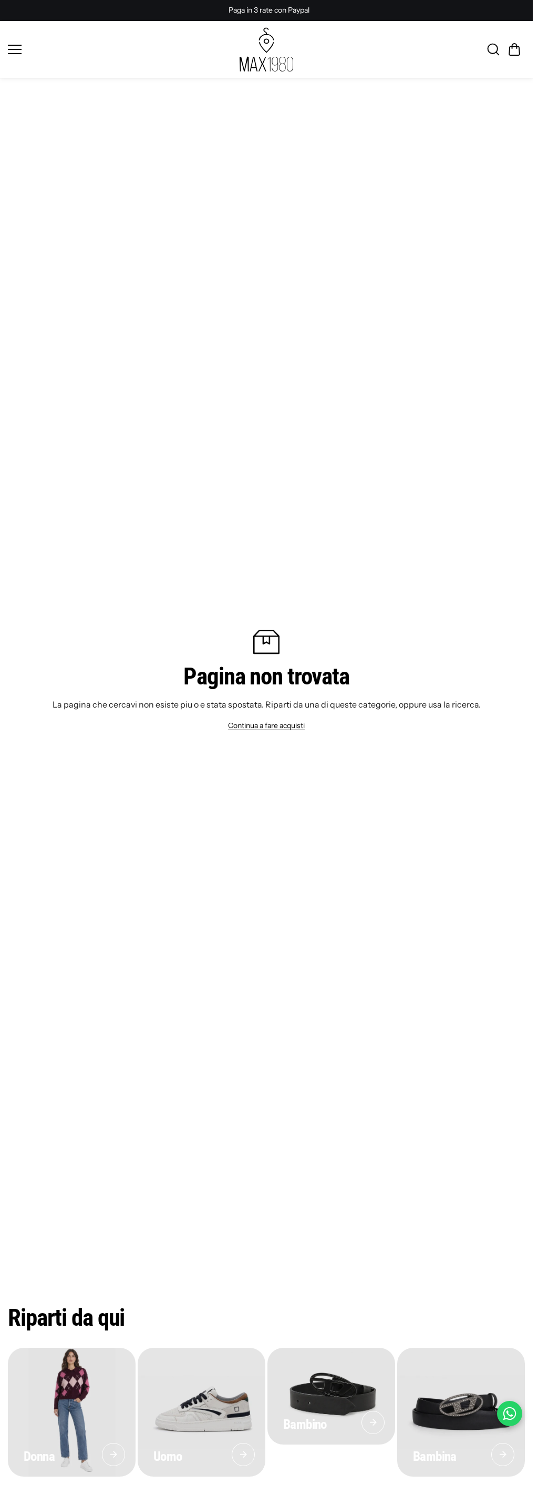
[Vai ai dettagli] (113, 1454)
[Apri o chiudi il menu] (120, 49)
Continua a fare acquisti (266, 725)
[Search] (493, 49)
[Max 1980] (266, 49)
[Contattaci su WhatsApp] (509, 1413)
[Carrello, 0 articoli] (514, 49)
